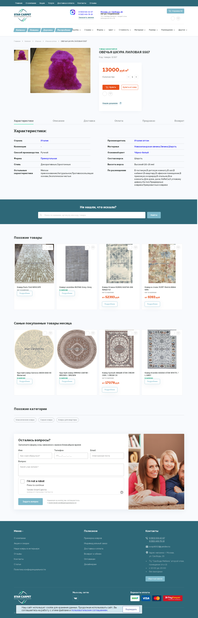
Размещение (167, 30)
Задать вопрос (30, 501)
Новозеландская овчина (147, 146)
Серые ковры (46, 420)
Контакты (82, 3)
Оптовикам (89, 559)
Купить (112, 87)
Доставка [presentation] (89, 120)
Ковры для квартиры (67, 420)
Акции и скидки (21, 543)
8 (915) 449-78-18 (86, 14)
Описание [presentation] (58, 120)
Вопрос (22, 461)
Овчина (164, 146)
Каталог (20, 30)
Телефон (59, 450)
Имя (20, 450)
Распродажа (63, 30)
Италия (38, 41)
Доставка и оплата (65, 3)
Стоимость (124, 30)
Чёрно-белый (141, 152)
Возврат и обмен (92, 554)
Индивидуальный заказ (95, 543)
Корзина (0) (177, 11)
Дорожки (48, 30)
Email (93, 450)
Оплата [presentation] (119, 120)
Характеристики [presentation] (23, 120)
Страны (87, 30)
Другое (181, 30)
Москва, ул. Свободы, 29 (112, 12)
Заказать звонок (86, 18)
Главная (18, 3)
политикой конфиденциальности (62, 503)
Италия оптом (51, 41)
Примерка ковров (93, 538)
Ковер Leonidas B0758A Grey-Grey (75, 287)
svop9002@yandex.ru (159, 546)
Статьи (17, 564)
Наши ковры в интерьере (26, 548)
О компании (31, 3)
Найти (154, 215)
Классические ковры (25, 420)
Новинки (34, 30)
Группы (75, 30)
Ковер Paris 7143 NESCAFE (29, 287)
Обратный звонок (155, 579)
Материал (139, 30)
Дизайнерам (90, 564)
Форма (100, 30)
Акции (42, 3)
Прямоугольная (49, 158)
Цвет (111, 30)
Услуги (51, 3)
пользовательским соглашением (89, 610)
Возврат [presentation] (179, 120)
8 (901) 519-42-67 (86, 12)
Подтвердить (131, 609)
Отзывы (93, 3)
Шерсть (172, 146)
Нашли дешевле (110, 103)
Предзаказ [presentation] (148, 120)
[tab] (23, 120)
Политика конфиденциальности (30, 569)
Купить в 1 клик (130, 87)
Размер (152, 30)
